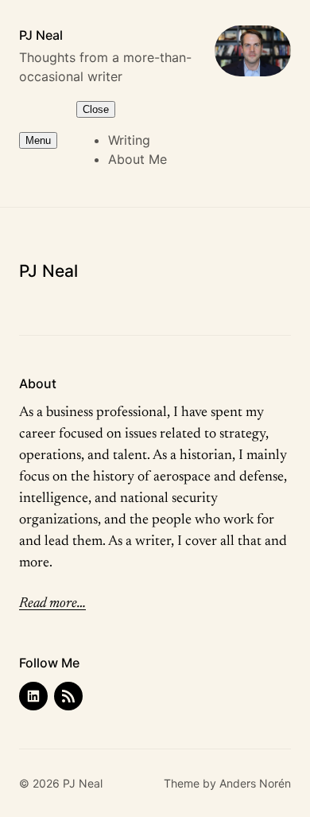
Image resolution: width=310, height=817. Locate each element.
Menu (38, 140)
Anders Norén (255, 783)
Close (96, 109)
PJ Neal (41, 35)
